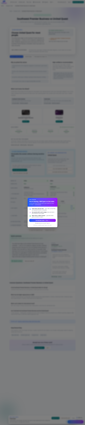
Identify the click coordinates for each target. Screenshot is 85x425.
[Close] (55, 200)
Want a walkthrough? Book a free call (43, 225)
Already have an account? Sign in (42, 223)
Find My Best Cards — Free (42, 220)
